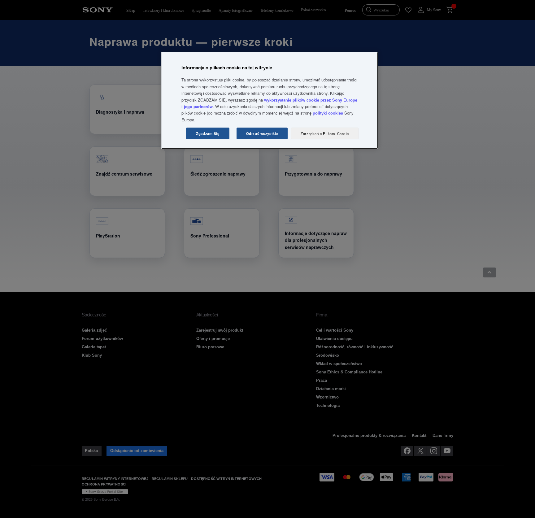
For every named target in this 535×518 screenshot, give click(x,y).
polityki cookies (328, 113)
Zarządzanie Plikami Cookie (325, 133)
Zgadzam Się (207, 133)
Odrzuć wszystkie (262, 133)
